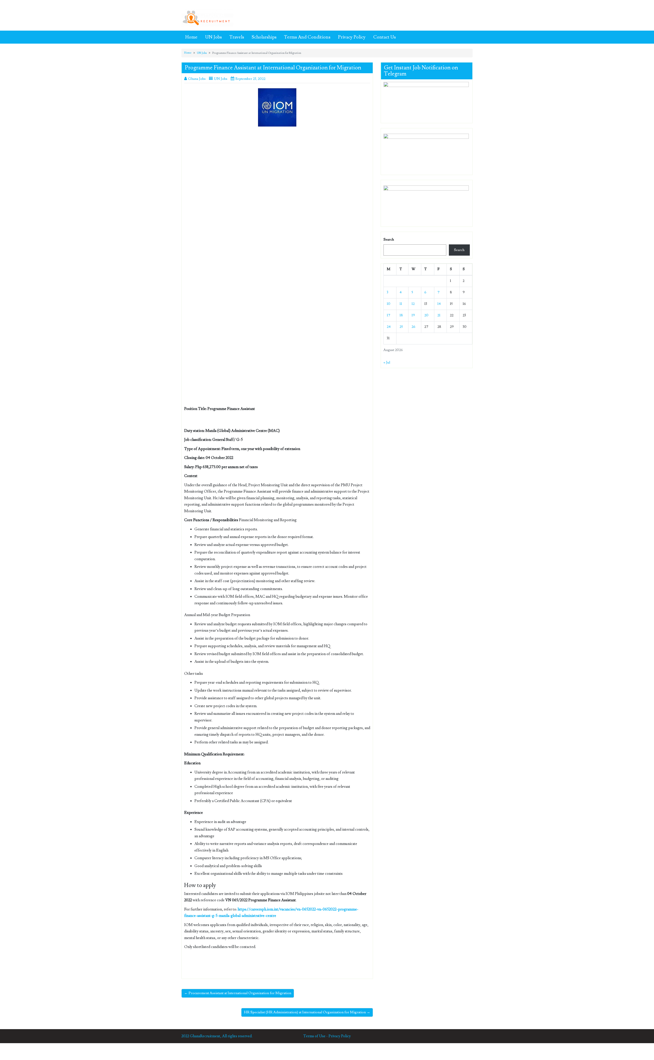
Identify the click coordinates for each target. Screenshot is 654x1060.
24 (389, 327)
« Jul (386, 362)
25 (401, 327)
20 (426, 315)
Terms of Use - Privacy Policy (327, 1036)
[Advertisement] (277, 168)
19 (413, 315)
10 (388, 304)
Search (388, 239)
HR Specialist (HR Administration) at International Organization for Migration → (307, 1012)
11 (401, 304)
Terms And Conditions (307, 37)
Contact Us (384, 37)
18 (401, 315)
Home (191, 37)
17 (388, 315)
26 (413, 327)
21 (438, 315)
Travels (236, 37)
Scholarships (264, 37)
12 (413, 304)
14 (439, 304)
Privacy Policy (352, 37)
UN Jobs (213, 37)
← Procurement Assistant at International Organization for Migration (237, 993)
